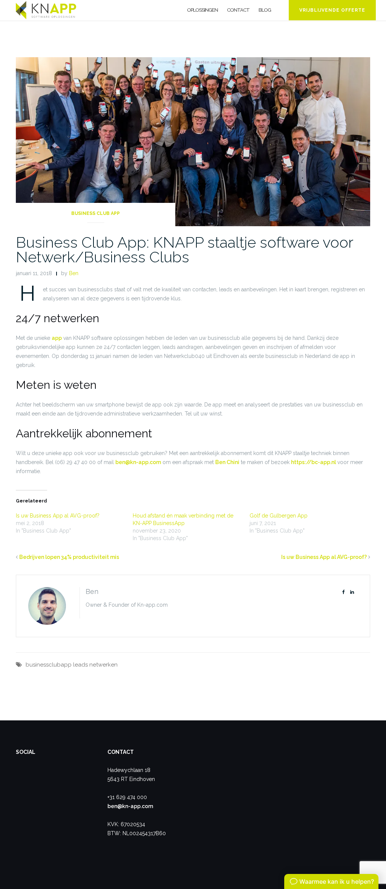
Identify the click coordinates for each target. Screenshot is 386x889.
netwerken (103, 664)
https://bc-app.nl (313, 462)
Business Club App (95, 213)
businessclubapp (49, 664)
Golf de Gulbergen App (279, 516)
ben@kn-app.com (138, 462)
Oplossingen (202, 10)
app (57, 338)
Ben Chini (227, 462)
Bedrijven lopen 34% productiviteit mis (69, 557)
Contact (238, 10)
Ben (73, 273)
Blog (265, 10)
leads (80, 664)
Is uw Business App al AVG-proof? (58, 516)
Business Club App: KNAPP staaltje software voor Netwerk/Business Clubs (184, 249)
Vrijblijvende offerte (332, 10)
